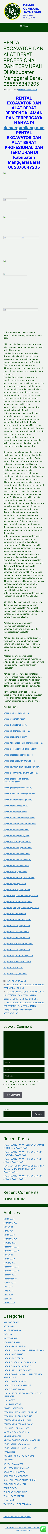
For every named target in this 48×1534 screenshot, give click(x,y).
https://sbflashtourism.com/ (16, 865)
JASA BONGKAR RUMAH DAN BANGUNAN (23, 1350)
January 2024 (9, 1243)
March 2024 (9, 1235)
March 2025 (9, 1219)
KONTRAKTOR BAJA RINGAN (17, 1420)
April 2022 (8, 1299)
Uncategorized (10, 1500)
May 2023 (8, 1255)
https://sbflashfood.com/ (15, 812)
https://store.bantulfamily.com (17, 901)
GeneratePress (26, 1530)
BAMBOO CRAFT (11, 1322)
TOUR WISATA (10, 1488)
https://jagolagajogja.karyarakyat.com (21, 907)
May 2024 (8, 1227)
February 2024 (10, 1239)
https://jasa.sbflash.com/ (15, 737)
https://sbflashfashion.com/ (16, 830)
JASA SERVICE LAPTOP (14, 1381)
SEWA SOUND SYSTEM (14, 1472)
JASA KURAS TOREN (13, 1358)
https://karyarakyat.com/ (14, 883)
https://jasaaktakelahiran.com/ (17, 788)
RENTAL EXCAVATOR (17, 981)
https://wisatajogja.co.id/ (15, 871)
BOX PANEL (9, 1326)
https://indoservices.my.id (15, 806)
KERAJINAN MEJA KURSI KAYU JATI (20, 1412)
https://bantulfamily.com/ (15, 725)
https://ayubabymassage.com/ (17, 800)
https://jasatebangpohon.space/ (18, 755)
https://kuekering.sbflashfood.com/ (19, 824)
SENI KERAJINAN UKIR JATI (16, 1468)
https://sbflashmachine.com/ (16, 853)
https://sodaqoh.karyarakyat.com (18, 877)
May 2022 (8, 1295)
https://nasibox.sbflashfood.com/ (19, 818)
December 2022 (11, 1267)
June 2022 (8, 1291)
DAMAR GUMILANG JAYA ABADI (32, 8)
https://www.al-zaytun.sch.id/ (17, 842)
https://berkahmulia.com (14, 913)
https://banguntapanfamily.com (18, 955)
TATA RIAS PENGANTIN (14, 1484)
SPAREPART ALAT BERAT (15, 1476)
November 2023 (11, 1251)
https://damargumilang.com (16, 713)
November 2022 (11, 1271)
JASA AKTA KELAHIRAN (14, 1346)
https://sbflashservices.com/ (16, 731)
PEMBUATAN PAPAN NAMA (16, 1444)
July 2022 (8, 1287)
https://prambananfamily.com (17, 919)
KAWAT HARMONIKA (13, 1408)
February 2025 (10, 1223)
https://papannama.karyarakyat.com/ (20, 773)
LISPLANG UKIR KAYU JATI (16, 1428)
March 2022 (9, 1303)
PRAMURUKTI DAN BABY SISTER (18, 1456)
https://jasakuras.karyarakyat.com (19, 761)
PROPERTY (8, 1460)
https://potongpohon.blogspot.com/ (20, 749)
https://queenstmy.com (14, 719)
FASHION (7, 1334)
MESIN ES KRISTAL (12, 1436)
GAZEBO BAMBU (11, 1338)
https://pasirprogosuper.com (16, 925)
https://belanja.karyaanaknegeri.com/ (20, 895)
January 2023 (9, 1263)
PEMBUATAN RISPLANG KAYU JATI (20, 1448)
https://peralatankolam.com (16, 931)
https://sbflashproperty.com (16, 836)
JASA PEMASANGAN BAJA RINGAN (20, 1362)
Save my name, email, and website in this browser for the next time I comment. (23, 1084)
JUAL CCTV (9, 1400)
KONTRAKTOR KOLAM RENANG (18, 1424)
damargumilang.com (24, 127)
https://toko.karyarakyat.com (16, 889)
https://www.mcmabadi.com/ (17, 961)
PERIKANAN (9, 1452)
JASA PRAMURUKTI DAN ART (17, 1370)
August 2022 (9, 1283)
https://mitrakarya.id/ (13, 967)
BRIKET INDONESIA (12, 1330)
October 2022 (9, 1275)
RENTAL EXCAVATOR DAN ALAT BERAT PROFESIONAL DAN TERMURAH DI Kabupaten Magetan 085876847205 (23, 995)
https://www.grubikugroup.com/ (18, 943)
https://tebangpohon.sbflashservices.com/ (23, 743)
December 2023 (11, 1247)
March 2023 (9, 1259)
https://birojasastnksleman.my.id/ (19, 794)
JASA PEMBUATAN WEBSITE (17, 1366)
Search (6, 1109)
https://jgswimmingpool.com (16, 937)
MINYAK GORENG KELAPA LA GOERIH (21, 1440)
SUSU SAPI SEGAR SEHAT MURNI (19, 1480)
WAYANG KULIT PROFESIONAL (18, 1504)
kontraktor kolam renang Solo (17, 1516)
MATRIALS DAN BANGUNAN (16, 1432)
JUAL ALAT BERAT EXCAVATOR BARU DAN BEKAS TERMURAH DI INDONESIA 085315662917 (23, 1169)
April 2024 (8, 1231)
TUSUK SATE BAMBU (13, 1496)
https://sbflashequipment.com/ (17, 848)
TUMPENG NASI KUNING (15, 1492)
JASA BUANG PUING (13, 1354)
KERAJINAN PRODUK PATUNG (17, 1416)
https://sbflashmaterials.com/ (17, 859)
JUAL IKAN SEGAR (12, 1404)
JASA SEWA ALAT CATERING (17, 1385)
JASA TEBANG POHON (14, 1389)
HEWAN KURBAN (11, 1342)
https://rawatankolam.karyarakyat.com (21, 767)
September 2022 (11, 1279)
